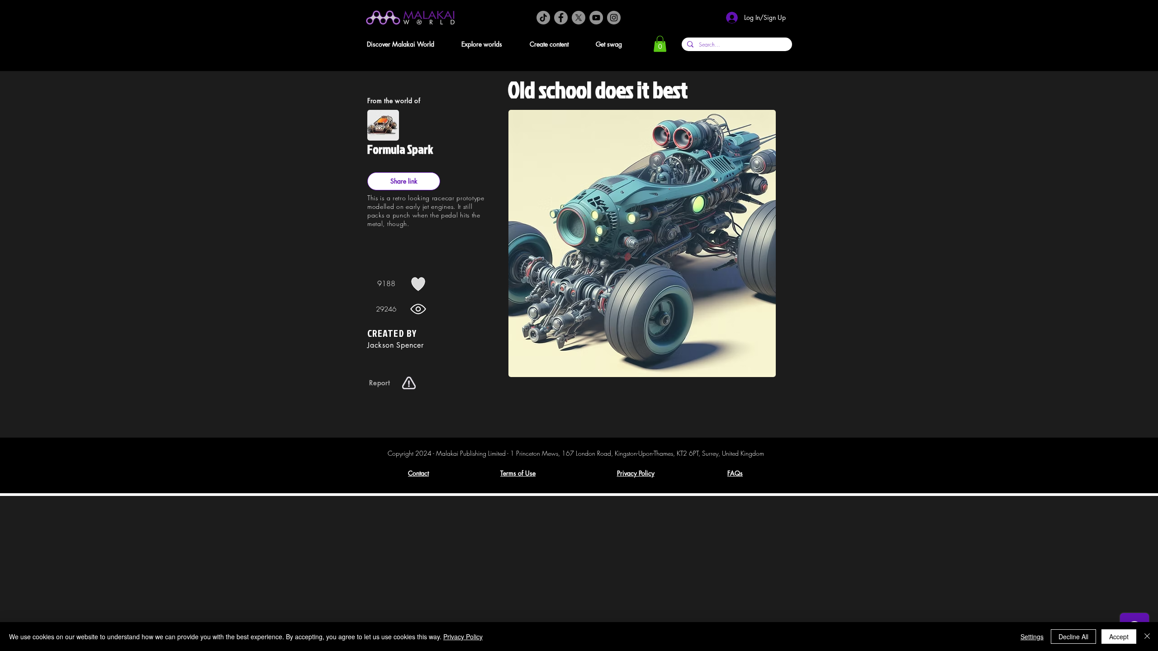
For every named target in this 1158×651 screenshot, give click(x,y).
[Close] (1147, 636)
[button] (407, 44)
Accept (1119, 636)
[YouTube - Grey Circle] (596, 17)
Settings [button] (1032, 636)
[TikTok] (543, 17)
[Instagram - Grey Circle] (614, 17)
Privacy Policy (463, 636)
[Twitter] (578, 17)
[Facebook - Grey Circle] (561, 17)
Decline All (1073, 636)
